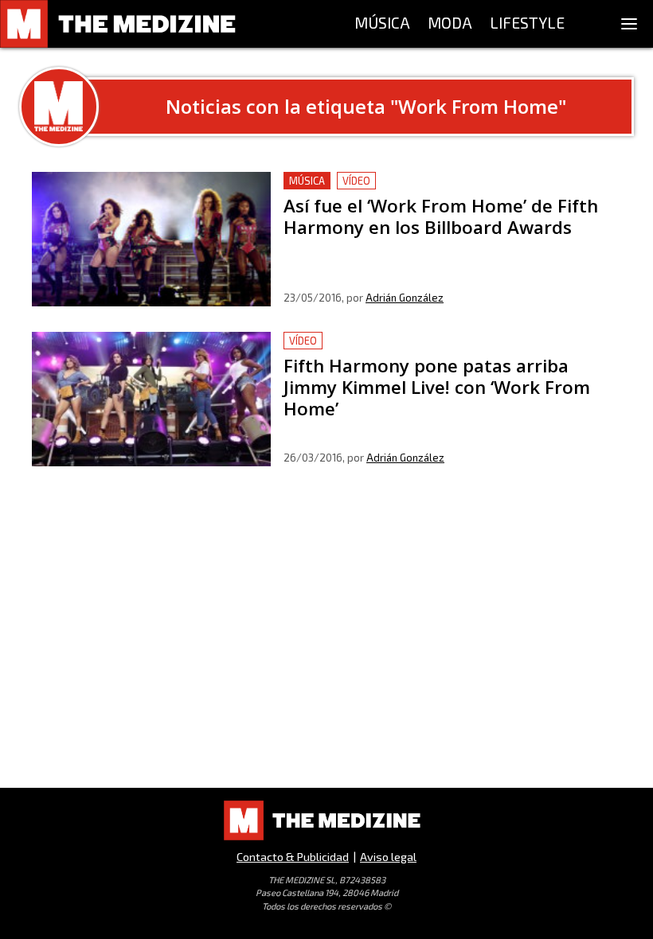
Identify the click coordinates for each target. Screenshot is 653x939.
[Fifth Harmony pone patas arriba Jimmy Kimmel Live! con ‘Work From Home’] (151, 399)
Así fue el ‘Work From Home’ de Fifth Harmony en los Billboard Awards (437, 190)
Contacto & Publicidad (293, 856)
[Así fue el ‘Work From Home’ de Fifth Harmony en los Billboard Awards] (151, 239)
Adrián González (405, 297)
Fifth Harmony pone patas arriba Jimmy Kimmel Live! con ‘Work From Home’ (449, 350)
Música (307, 180)
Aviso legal (388, 856)
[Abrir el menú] (629, 24)
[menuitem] (382, 24)
